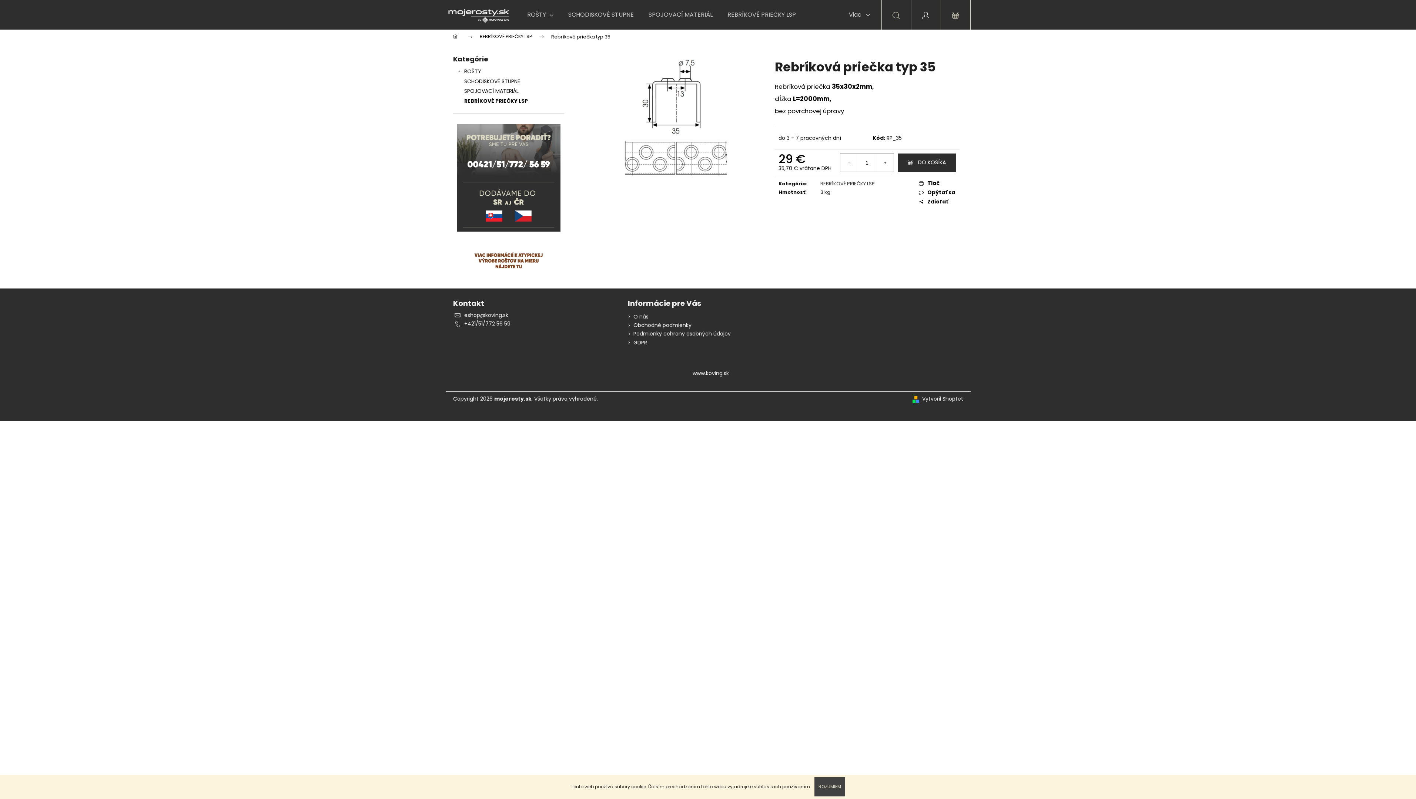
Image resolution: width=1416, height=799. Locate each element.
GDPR (640, 342)
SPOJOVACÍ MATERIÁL (491, 91)
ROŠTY (472, 71)
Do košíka (932, 162)
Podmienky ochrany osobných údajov (682, 333)
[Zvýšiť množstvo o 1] (885, 163)
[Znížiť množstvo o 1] (849, 163)
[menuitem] (540, 15)
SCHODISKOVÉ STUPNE (492, 81)
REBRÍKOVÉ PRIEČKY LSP (496, 101)
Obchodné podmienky (662, 325)
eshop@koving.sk (486, 315)
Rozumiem (830, 786)
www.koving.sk (711, 373)
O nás (641, 316)
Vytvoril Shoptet (942, 398)
